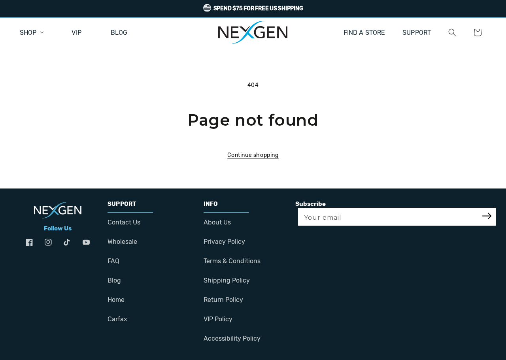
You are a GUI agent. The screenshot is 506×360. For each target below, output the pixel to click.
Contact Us (124, 222)
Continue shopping (252, 155)
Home (116, 299)
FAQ (113, 261)
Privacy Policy (224, 241)
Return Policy (223, 299)
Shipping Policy (227, 280)
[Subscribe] (487, 216)
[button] (452, 32)
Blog (114, 280)
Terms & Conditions (232, 261)
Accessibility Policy (232, 338)
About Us (217, 222)
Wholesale (122, 241)
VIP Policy (218, 319)
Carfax (117, 319)
